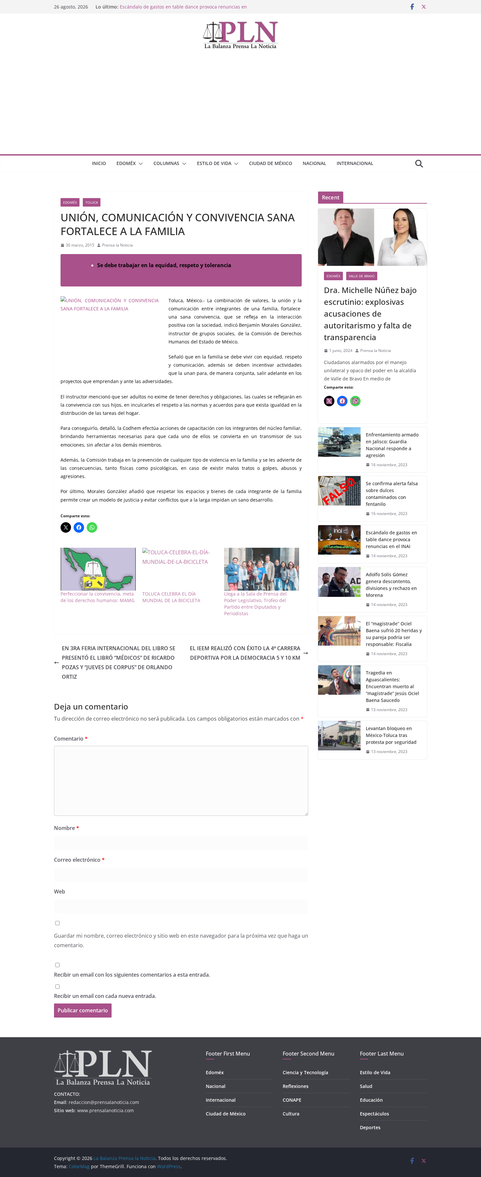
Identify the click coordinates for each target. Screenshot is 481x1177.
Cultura (291, 1114)
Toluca (91, 202)
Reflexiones (296, 1086)
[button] (139, 164)
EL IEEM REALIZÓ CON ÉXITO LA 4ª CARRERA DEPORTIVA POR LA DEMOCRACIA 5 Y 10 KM (245, 653)
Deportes (370, 1127)
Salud (366, 1086)
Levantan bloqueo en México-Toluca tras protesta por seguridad (391, 735)
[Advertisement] (240, 105)
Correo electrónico (79, 859)
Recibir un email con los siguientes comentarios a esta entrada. (132, 974)
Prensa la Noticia (117, 245)
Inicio (99, 163)
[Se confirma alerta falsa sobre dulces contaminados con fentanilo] (339, 498)
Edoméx (126, 163)
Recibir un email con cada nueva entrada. (105, 996)
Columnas (166, 163)
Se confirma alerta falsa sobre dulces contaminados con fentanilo (392, 493)
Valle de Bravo (362, 276)
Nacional (314, 163)
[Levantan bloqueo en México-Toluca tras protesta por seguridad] (339, 740)
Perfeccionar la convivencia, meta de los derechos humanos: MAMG (97, 597)
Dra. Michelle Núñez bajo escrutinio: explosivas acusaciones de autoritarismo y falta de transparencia (370, 313)
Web (59, 891)
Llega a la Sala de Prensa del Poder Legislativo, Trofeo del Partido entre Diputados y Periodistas (255, 603)
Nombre (66, 828)
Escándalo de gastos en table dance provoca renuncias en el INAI (391, 539)
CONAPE (292, 1100)
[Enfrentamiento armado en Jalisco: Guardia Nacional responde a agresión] (339, 449)
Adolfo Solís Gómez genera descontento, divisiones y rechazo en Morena (391, 584)
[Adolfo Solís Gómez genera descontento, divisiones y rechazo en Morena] (339, 589)
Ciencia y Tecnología (305, 1072)
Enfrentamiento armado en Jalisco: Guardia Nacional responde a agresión (392, 445)
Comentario (71, 738)
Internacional (355, 163)
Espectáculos (374, 1114)
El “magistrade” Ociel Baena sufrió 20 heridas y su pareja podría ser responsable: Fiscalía (394, 633)
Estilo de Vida (214, 163)
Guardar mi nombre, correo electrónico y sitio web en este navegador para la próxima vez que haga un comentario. (181, 940)
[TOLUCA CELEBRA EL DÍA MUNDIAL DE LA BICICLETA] (180, 569)
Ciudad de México (270, 163)
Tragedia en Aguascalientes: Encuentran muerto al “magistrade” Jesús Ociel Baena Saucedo (392, 686)
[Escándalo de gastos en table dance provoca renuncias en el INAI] (339, 544)
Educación (371, 1100)
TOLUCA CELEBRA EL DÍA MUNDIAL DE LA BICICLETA (171, 597)
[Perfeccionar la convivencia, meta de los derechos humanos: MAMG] (98, 569)
